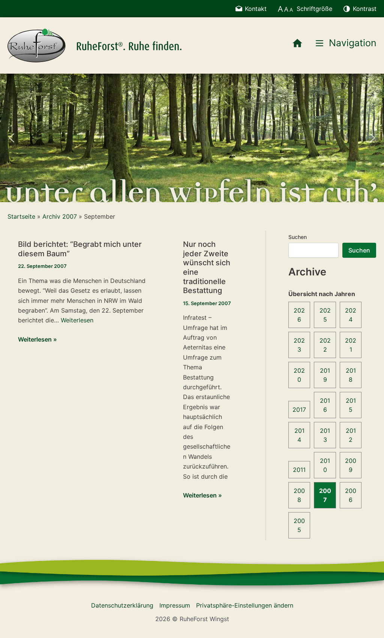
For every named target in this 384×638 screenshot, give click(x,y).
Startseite (21, 216)
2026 (299, 315)
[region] (192, 138)
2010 (325, 465)
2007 (325, 495)
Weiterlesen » (37, 339)
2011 (299, 469)
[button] (12, 138)
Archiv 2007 (59, 216)
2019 (325, 375)
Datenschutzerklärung (122, 605)
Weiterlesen (77, 320)
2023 (299, 345)
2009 (350, 465)
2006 (350, 495)
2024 (350, 315)
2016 (325, 405)
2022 (325, 345)
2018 (351, 375)
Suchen (297, 237)
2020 (299, 375)
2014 (299, 435)
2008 (299, 495)
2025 (325, 315)
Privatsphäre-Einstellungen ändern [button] (244, 605)
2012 (351, 435)
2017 (299, 409)
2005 (299, 525)
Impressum (174, 605)
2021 (350, 345)
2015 (351, 405)
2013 (325, 435)
